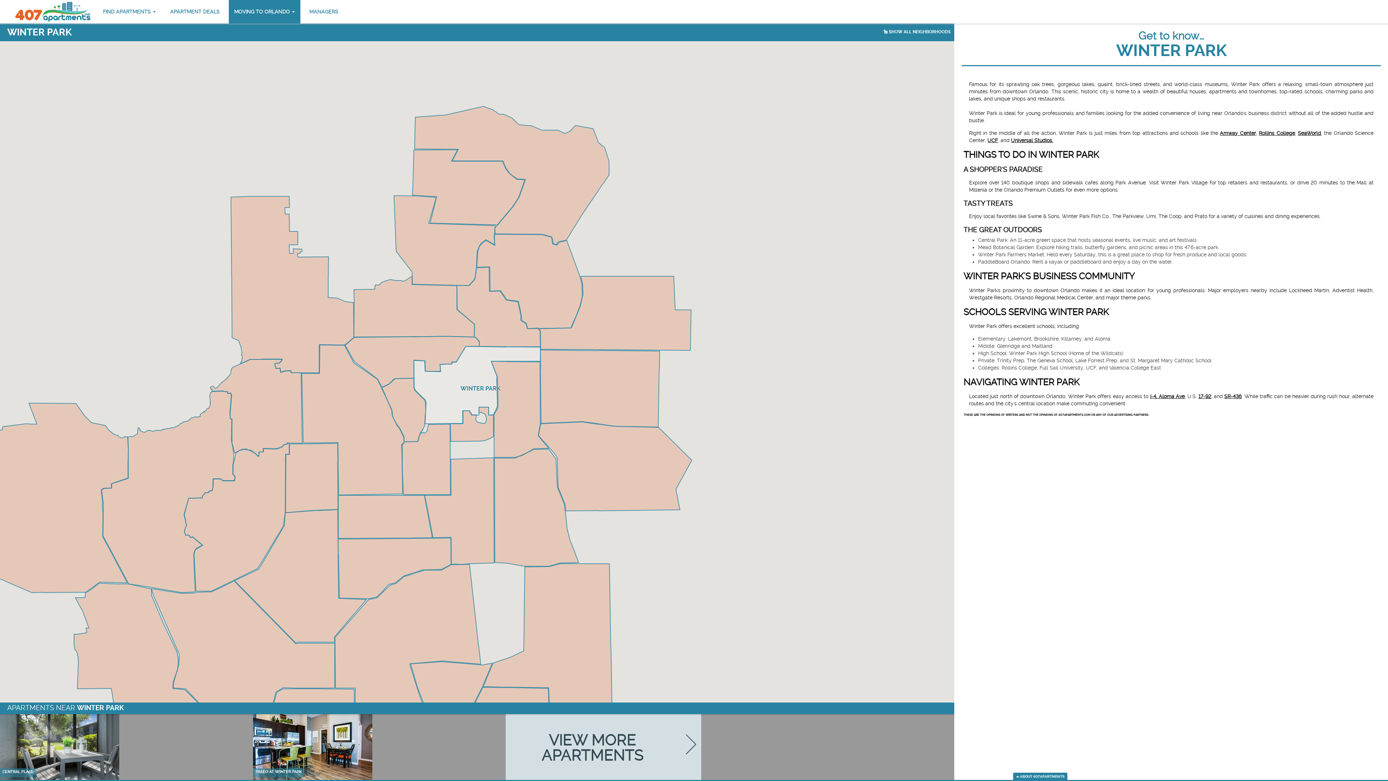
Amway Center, (1238, 133)
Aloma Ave (1172, 396)
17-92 (1205, 396)
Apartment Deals (195, 11)
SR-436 (1233, 396)
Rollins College (1277, 133)
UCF (993, 140)
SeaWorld (1309, 133)
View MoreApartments (593, 747)
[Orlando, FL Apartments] (52, 12)
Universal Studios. (1032, 140)
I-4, (1154, 396)
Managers (323, 11)
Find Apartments (127, 11)
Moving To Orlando (262, 11)
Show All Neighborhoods (919, 31)
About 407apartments (1041, 776)
